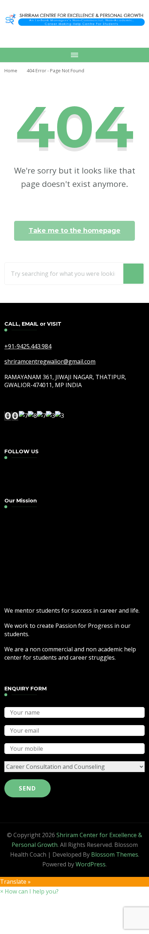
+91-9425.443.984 (27, 346)
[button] (29, 891)
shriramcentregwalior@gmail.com (49, 361)
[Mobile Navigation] (74, 55)
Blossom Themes (114, 854)
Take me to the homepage (74, 231)
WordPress (91, 864)
